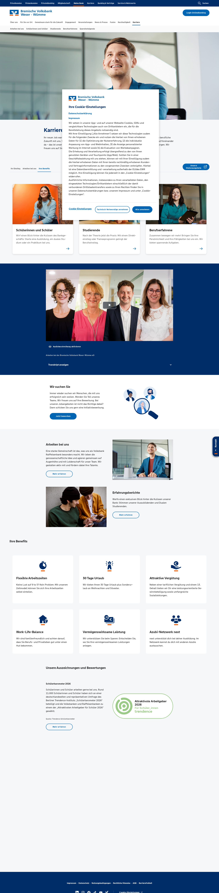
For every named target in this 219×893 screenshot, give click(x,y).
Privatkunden (16, 3)
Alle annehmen (142, 209)
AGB (134, 883)
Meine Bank (79, 3)
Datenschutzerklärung (80, 113)
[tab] (14, 22)
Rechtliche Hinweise (121, 883)
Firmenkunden (31, 3)
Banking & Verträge (106, 3)
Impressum (71, 883)
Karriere (90, 3)
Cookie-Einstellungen (80, 208)
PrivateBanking (47, 3)
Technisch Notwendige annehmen (112, 209)
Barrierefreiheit (145, 883)
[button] (109, 365)
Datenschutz (84, 883)
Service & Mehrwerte (127, 3)
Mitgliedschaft (64, 3)
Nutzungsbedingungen (101, 883)
